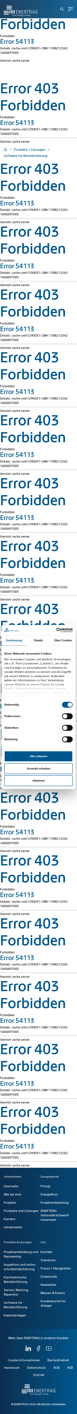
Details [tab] (38, 640)
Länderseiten (13, 1227)
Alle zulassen (38, 756)
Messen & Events (53, 1293)
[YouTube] (49, 1350)
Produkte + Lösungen (29, 149)
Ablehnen (38, 780)
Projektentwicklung (55, 1202)
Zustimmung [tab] (14, 640)
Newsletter (48, 1284)
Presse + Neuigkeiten (56, 1268)
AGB (56, 1367)
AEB (70, 1367)
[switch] (67, 716)
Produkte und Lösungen (21, 1210)
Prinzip (45, 1186)
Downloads (49, 1276)
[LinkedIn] (28, 1350)
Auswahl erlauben (38, 768)
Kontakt (47, 1252)
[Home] (20, 9)
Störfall (38, 1375)
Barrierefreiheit (58, 1360)
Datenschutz (36, 1367)
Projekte (10, 1202)
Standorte (48, 1260)
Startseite (11, 1186)
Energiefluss (49, 1194)
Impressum (12, 1367)
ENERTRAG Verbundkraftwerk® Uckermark (55, 1215)
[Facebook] (38, 1350)
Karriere (9, 1219)
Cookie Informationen (24, 1360)
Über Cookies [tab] (63, 640)
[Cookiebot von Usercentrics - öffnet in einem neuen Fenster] (56, 630)
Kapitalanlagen (15, 1315)
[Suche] (62, 9)
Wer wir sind (12, 1194)
